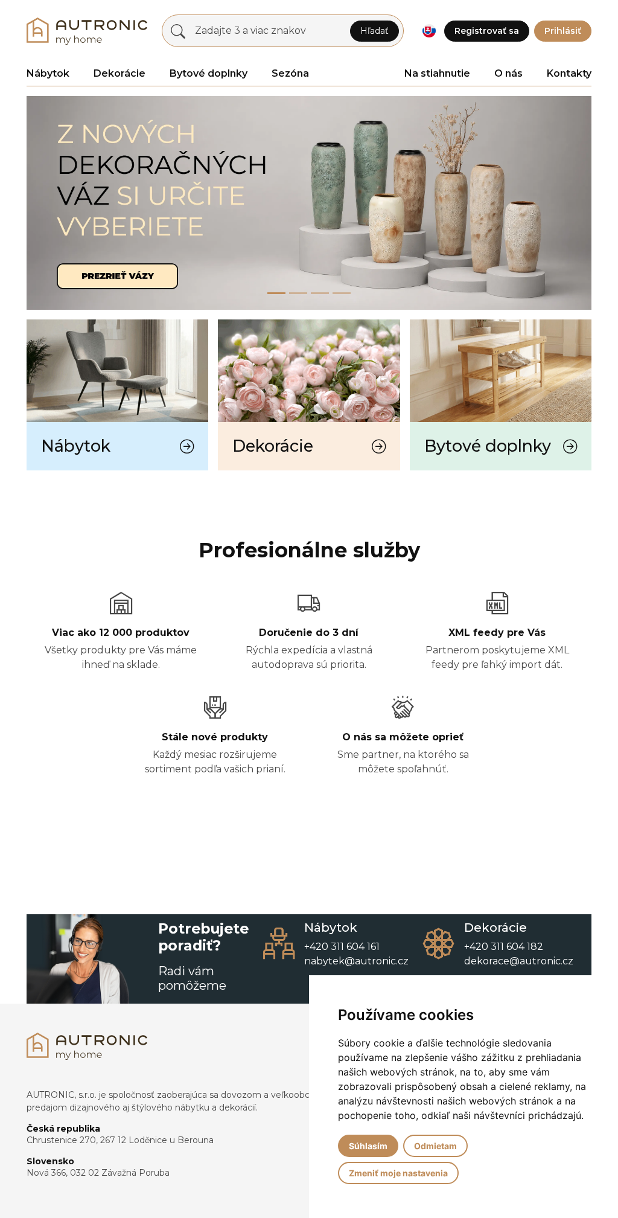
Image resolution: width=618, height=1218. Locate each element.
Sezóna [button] (290, 73)
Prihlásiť (562, 30)
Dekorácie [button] (119, 73)
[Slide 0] (276, 293)
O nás (508, 73)
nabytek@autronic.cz (356, 961)
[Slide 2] (320, 293)
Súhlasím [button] (368, 1146)
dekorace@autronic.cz (518, 961)
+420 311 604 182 (503, 946)
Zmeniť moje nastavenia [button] (398, 1173)
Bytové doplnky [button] (208, 73)
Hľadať (374, 30)
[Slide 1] (298, 293)
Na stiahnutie (437, 73)
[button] (428, 31)
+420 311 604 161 (342, 946)
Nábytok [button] (48, 73)
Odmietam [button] (435, 1146)
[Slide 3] (342, 293)
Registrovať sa (486, 30)
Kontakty (569, 73)
